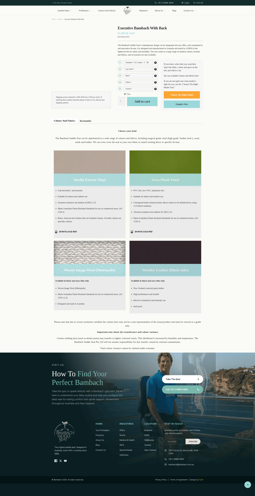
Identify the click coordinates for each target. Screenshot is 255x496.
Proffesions (84, 10)
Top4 (201, 480)
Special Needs (126, 450)
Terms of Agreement (179, 480)
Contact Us (188, 10)
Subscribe (193, 441)
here (197, 76)
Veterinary (124, 455)
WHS (122, 445)
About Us (159, 10)
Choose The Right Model (182, 95)
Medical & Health (127, 440)
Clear (129, 94)
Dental (122, 435)
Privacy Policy (161, 480)
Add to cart (142, 101)
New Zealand (150, 450)
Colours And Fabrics (107, 10)
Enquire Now (182, 104)
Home (54, 19)
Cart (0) (199, 3)
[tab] (64, 121)
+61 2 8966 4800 (166, 3)
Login (186, 3)
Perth (146, 435)
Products (60, 19)
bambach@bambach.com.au (181, 464)
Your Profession (102, 430)
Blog (174, 10)
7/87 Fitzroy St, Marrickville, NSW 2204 (183, 452)
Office (122, 430)
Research (143, 10)
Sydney (147, 445)
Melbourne (149, 440)
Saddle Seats (63, 10)
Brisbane (148, 430)
